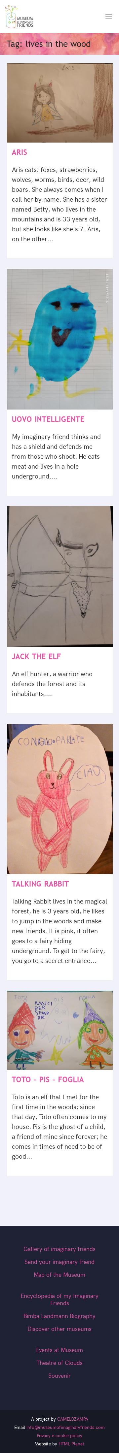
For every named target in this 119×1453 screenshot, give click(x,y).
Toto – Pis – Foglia (48, 1079)
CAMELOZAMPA (72, 1419)
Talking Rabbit (40, 883)
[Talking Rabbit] (60, 799)
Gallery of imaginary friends (59, 1249)
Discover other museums (59, 1329)
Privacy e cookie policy (59, 1435)
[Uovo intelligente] (60, 339)
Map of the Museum (59, 1274)
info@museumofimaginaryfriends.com (65, 1427)
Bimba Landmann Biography (59, 1316)
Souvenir (59, 1375)
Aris (19, 152)
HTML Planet (71, 1444)
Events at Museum (59, 1350)
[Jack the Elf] (60, 576)
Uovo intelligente (48, 419)
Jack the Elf (36, 656)
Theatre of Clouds (59, 1363)
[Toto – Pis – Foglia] (60, 1030)
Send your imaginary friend (59, 1262)
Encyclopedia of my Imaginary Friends (59, 1300)
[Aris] (60, 103)
